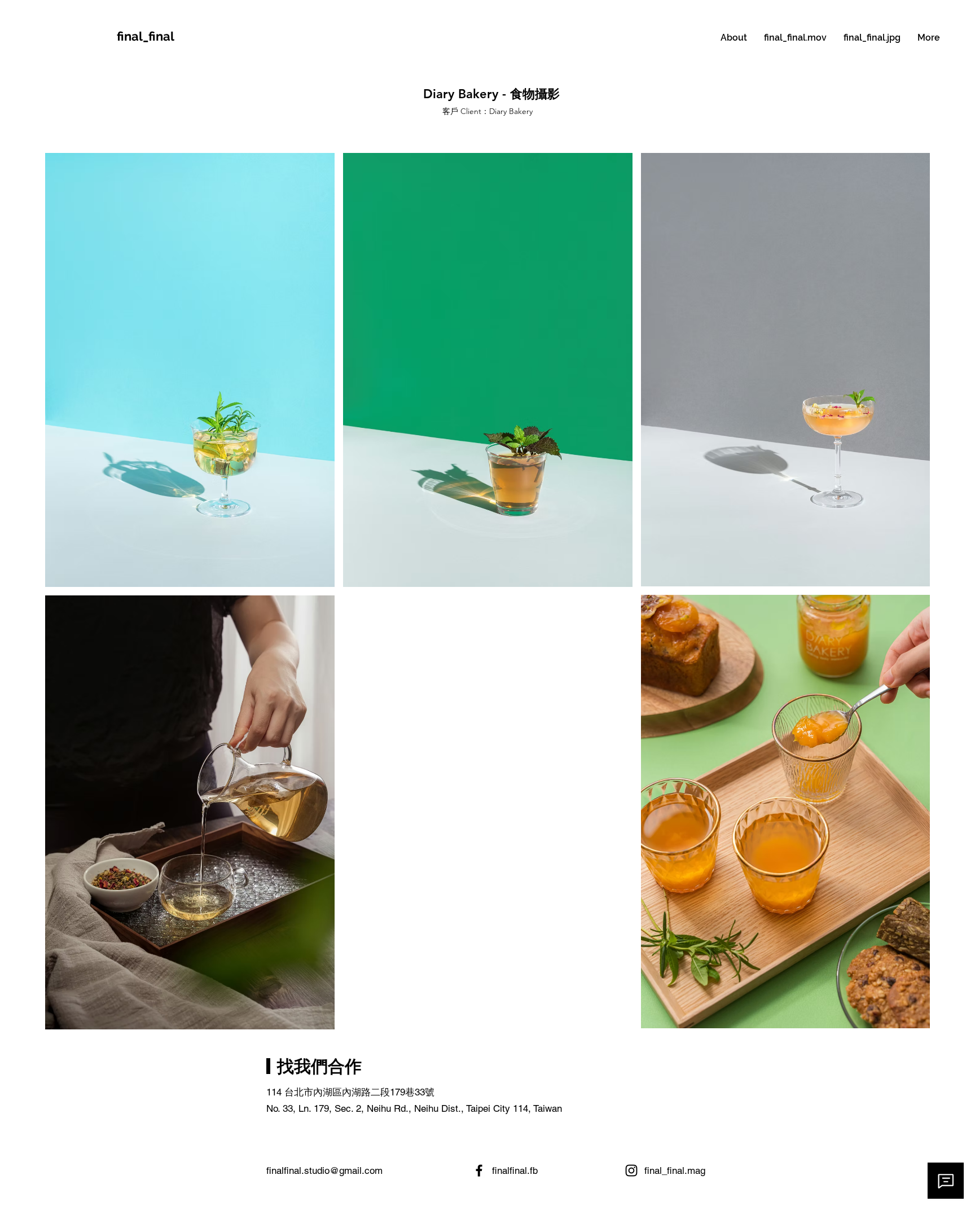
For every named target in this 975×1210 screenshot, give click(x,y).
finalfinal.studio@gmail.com (324, 1170)
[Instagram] (631, 1170)
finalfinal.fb (515, 1170)
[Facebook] (479, 1170)
